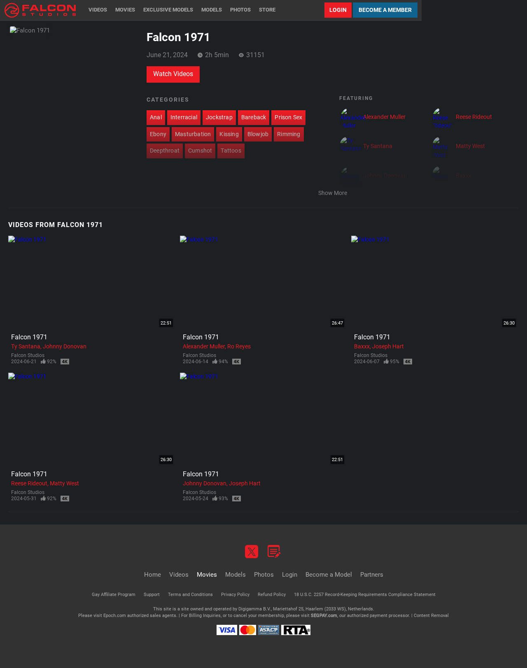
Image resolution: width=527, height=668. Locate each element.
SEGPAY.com (324, 615)
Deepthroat (165, 150)
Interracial (183, 117)
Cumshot (200, 150)
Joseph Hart (388, 346)
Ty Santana (25, 346)
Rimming (288, 134)
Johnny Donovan (64, 346)
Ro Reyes (239, 346)
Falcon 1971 (29, 337)
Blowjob (257, 134)
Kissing (228, 134)
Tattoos (231, 150)
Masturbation (193, 134)
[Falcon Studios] (40, 10)
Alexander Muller (204, 346)
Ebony (158, 134)
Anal (156, 117)
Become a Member (385, 10)
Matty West (64, 483)
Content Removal (431, 615)
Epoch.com (114, 615)
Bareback (253, 117)
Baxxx (362, 346)
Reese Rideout (29, 483)
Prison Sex (288, 117)
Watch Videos (173, 74)
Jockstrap (219, 117)
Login (338, 10)
